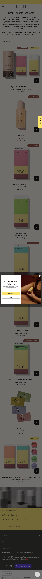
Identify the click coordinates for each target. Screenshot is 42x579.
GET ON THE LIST (11, 293)
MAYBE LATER (11, 297)
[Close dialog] (40, 276)
